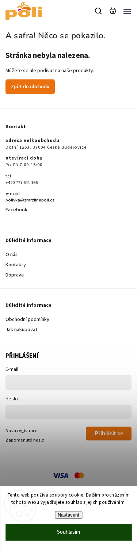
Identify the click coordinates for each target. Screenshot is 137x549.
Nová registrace (21, 430)
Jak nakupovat (21, 329)
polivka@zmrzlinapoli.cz (29, 200)
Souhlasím (68, 532)
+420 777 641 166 (21, 182)
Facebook (16, 209)
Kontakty (15, 264)
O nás (11, 254)
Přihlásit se (109, 433)
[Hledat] (98, 11)
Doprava (14, 275)
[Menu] (127, 11)
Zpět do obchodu (30, 86)
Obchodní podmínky (27, 319)
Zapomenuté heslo (25, 440)
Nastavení (68, 515)
